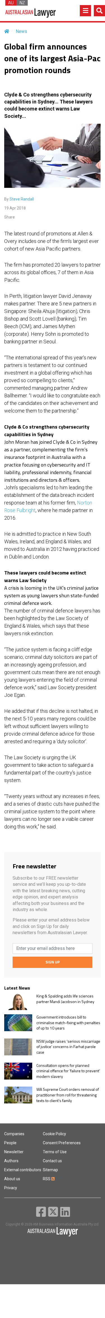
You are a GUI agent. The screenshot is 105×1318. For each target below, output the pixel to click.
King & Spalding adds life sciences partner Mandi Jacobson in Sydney (65, 998)
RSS (47, 1179)
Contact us (52, 1161)
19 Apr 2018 (15, 208)
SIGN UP (52, 962)
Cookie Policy (54, 1134)
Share (9, 217)
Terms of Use (55, 1152)
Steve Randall (22, 199)
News (21, 31)
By (19, 199)
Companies (14, 1134)
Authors (11, 1161)
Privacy (10, 1188)
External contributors (22, 1170)
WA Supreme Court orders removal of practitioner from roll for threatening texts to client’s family (67, 1095)
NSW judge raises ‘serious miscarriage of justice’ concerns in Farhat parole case (68, 1046)
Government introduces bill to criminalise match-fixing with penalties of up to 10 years (68, 1022)
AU (11, 3)
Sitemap (50, 1170)
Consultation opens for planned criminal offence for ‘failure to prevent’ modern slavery (68, 1071)
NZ (22, 3)
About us (12, 1179)
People (10, 1143)
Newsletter (14, 1152)
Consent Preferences (62, 1143)
